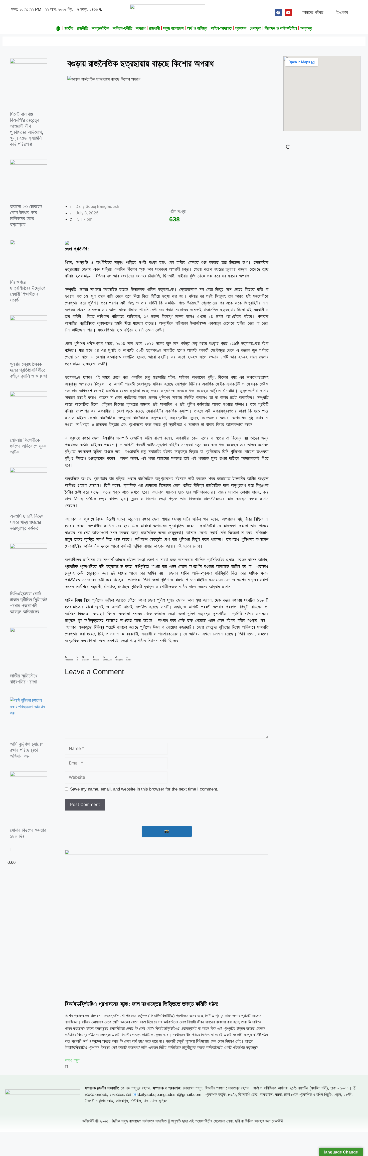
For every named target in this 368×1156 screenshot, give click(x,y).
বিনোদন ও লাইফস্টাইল (281, 28)
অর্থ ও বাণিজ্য (197, 28)
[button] (69, 658)
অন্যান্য (306, 28)
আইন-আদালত (221, 28)
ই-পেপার (342, 12)
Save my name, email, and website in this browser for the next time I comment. (144, 789)
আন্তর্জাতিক (100, 28)
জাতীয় (69, 28)
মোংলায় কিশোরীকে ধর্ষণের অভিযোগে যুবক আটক (28, 446)
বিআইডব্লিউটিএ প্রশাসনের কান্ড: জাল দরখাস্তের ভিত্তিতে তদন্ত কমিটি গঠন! (142, 1003)
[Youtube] (288, 12)
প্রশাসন (240, 28)
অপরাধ (140, 28)
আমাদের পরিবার (312, 12)
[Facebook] (278, 12)
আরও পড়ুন (72, 1060)
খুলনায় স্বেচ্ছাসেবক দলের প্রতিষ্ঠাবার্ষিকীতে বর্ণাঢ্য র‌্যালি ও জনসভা (28, 370)
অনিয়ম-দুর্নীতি (122, 28)
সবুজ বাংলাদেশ (173, 28)
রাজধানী (154, 28)
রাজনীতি (82, 28)
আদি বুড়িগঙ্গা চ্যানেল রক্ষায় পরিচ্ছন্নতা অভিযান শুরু (26, 750)
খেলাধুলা (255, 28)
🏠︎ (58, 28)
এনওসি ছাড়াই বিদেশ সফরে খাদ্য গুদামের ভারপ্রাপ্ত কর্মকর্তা (26, 522)
